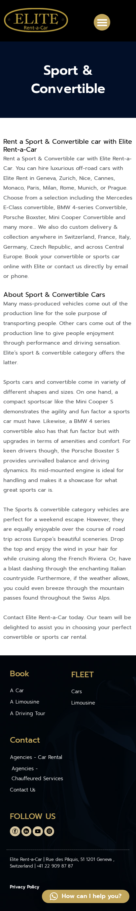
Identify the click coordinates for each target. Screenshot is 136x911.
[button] (102, 22)
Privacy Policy (24, 887)
